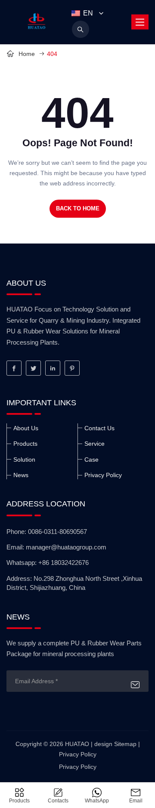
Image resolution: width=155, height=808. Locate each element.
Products (25, 443)
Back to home (77, 208)
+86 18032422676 (63, 562)
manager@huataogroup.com (66, 547)
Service (94, 443)
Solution (24, 459)
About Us (25, 428)
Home (28, 53)
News (20, 475)
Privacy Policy (103, 475)
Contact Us (99, 428)
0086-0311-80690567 (57, 531)
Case (91, 459)
